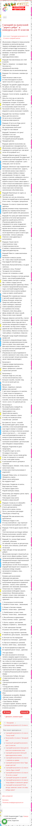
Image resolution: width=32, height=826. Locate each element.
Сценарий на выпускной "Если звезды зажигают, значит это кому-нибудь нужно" (17, 787)
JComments (27, 719)
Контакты (5, 800)
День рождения (7, 796)
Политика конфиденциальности (12, 802)
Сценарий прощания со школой (16, 777)
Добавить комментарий (14, 716)
